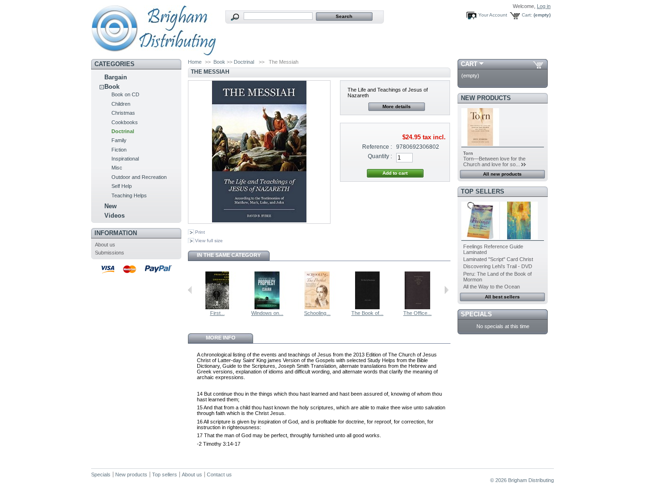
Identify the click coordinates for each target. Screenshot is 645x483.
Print (200, 232)
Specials (476, 314)
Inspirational (125, 158)
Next (446, 290)
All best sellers (502, 296)
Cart (469, 64)
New (110, 206)
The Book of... (367, 313)
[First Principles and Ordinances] (217, 307)
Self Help (121, 186)
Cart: (527, 14)
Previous (190, 290)
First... (217, 313)
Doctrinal (122, 131)
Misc (116, 167)
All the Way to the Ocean (491, 286)
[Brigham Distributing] (153, 53)
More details (396, 106)
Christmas (123, 113)
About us (105, 244)
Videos (114, 215)
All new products (502, 174)
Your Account (492, 14)
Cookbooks (124, 122)
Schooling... (317, 313)
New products (486, 98)
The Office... (417, 313)
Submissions (109, 252)
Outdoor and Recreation (139, 177)
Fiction (119, 150)
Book (111, 86)
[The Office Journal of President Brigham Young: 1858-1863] (417, 307)
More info (221, 337)
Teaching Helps (129, 195)
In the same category (229, 255)
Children (120, 104)
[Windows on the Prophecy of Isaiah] (267, 307)
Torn (468, 153)
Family (119, 140)
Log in (544, 6)
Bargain (115, 77)
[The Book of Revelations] (367, 307)
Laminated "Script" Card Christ (498, 259)
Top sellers (482, 191)
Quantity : (380, 156)
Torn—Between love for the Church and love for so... (494, 161)
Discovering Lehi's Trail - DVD (497, 266)
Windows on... (267, 313)
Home (195, 62)
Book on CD (125, 94)
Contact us (219, 474)
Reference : (377, 147)
